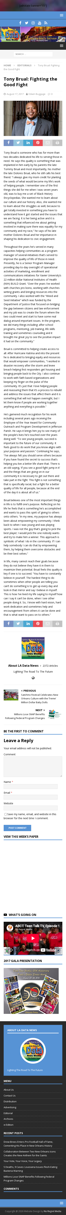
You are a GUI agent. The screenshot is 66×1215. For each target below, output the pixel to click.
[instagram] (33, 23)
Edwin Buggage (37, 94)
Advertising (10, 1107)
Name (8, 782)
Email (7, 792)
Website (8, 803)
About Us (9, 1089)
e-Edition (8, 1124)
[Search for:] (33, 54)
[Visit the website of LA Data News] (33, 678)
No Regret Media (52, 1211)
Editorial (8, 1113)
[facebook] (20, 23)
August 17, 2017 (15, 94)
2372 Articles (50, 665)
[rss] (46, 23)
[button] (61, 15)
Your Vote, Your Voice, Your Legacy (23, 1161)
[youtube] (39, 23)
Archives (8, 1118)
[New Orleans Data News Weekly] (33, 39)
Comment (10, 754)
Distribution (10, 1101)
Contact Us (10, 1095)
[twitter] (26, 23)
